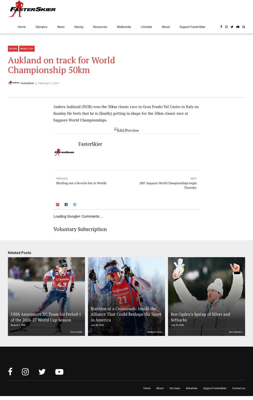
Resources (100, 27)
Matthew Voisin (154, 332)
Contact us (238, 388)
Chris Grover (76, 332)
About (166, 27)
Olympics (41, 27)
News (61, 27)
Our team (175, 388)
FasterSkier (27, 83)
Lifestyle (146, 27)
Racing (79, 27)
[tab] (58, 205)
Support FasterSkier (192, 27)
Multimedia (124, 27)
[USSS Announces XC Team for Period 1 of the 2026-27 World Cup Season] (46, 296)
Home (22, 27)
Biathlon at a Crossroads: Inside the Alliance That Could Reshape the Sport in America (126, 314)
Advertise (191, 388)
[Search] (243, 26)
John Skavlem (236, 332)
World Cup (26, 48)
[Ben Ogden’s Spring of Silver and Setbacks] (206, 296)
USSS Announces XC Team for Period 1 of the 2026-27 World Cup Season (46, 317)
